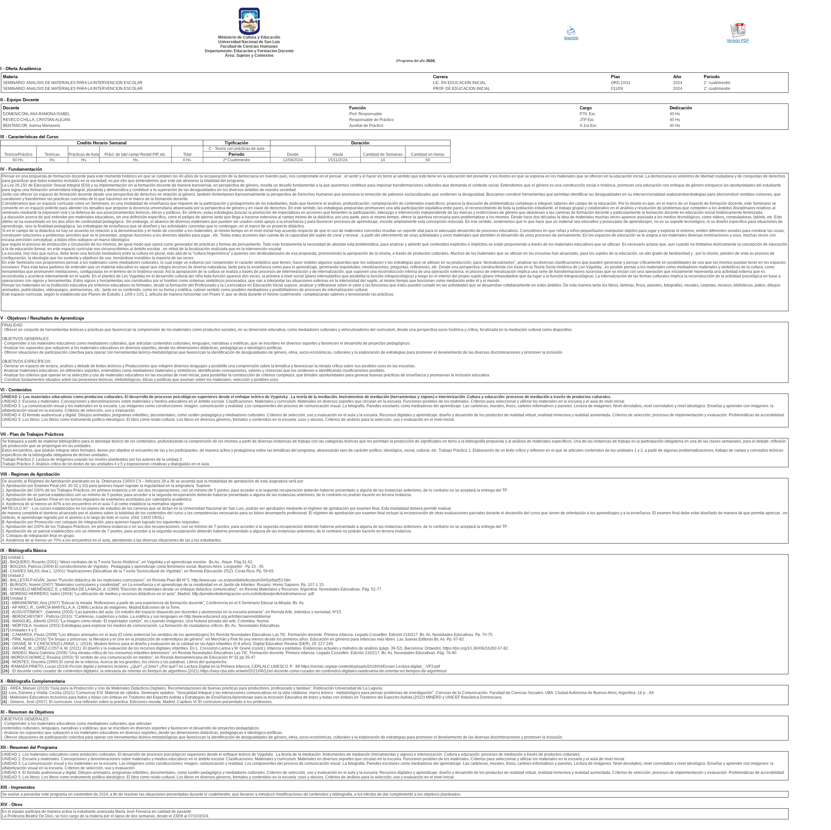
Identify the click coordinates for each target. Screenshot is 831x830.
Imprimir (571, 38)
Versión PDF (738, 40)
